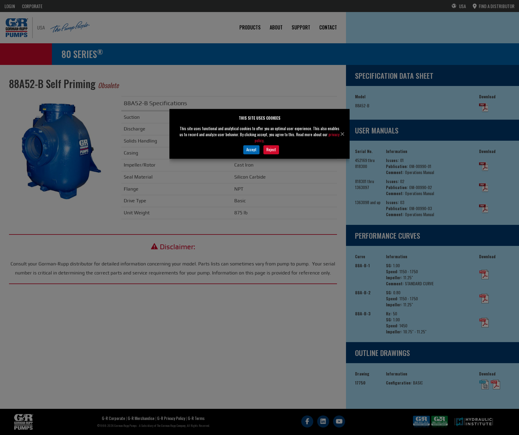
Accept (251, 149)
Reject (271, 149)
